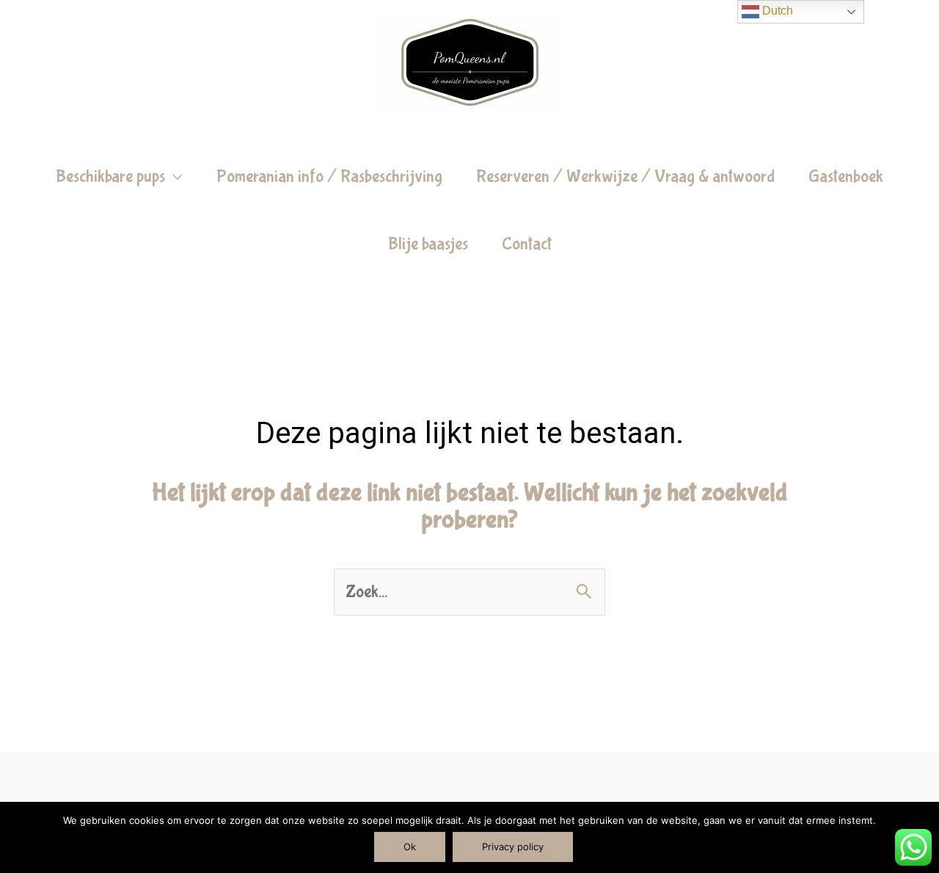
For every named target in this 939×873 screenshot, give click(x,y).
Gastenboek (845, 176)
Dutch (776, 10)
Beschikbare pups (110, 176)
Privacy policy (513, 846)
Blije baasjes (428, 244)
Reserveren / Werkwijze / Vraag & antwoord (625, 176)
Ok (409, 846)
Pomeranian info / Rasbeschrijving (329, 176)
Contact (527, 244)
